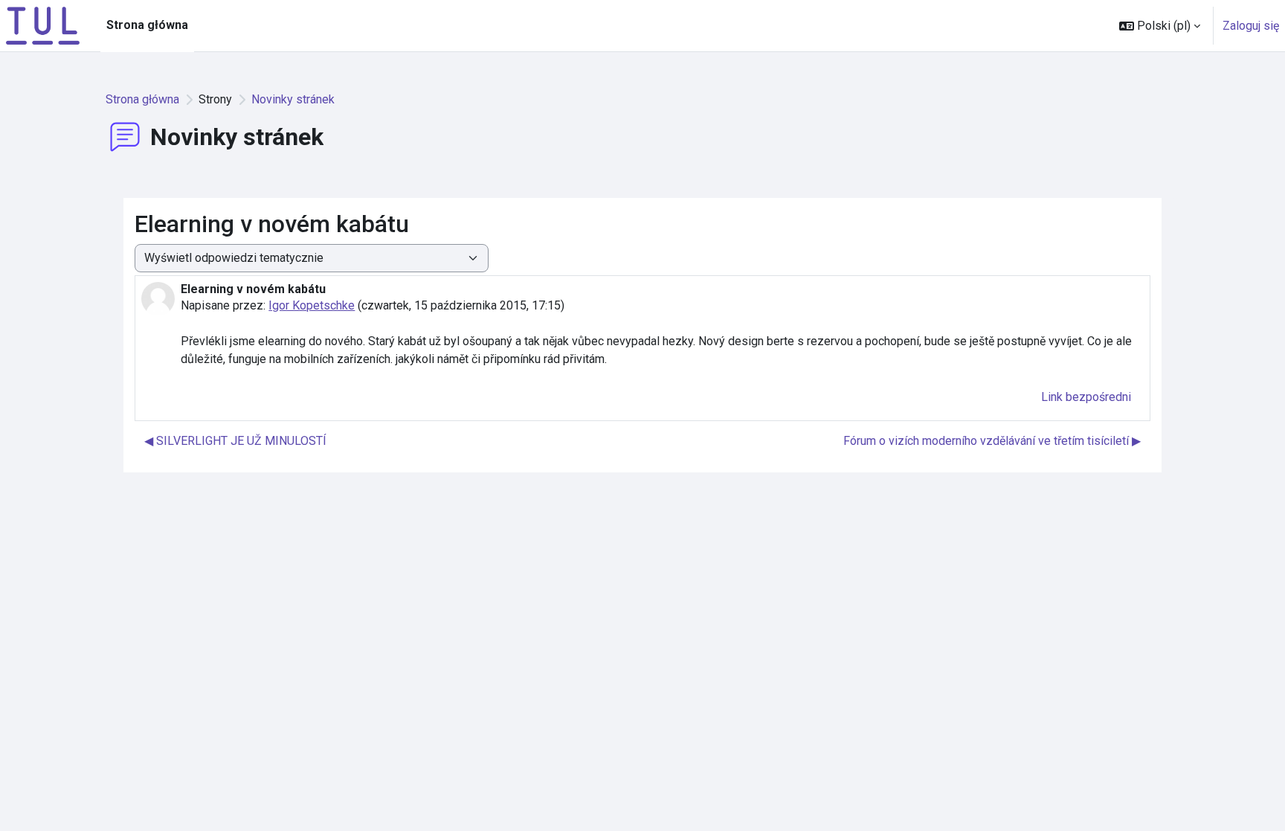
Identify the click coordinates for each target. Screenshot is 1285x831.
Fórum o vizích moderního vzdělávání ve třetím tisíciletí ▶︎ (992, 441)
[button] (1160, 25)
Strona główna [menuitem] (147, 25)
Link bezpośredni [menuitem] (1086, 397)
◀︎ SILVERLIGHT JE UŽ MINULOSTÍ (235, 441)
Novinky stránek (293, 99)
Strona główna (142, 99)
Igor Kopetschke (311, 305)
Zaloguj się (1251, 26)
